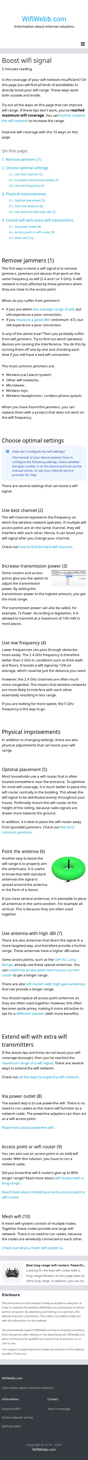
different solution (30, 1013)
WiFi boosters (11, 1426)
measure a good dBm (33, 319)
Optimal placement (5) (30, 200)
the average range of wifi (53, 309)
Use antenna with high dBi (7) (35, 212)
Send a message (58, 1409)
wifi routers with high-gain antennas (55, 984)
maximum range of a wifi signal (27, 1063)
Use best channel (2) (28, 174)
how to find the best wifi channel (45, 546)
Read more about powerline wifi (28, 1127)
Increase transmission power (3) (37, 180)
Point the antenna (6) (29, 206)
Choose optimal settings (27, 167)
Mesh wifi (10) (24, 238)
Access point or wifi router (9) (34, 232)
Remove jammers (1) (23, 159)
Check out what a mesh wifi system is (32, 1247)
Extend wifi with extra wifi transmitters (39, 220)
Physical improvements (26, 193)
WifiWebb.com (44, 18)
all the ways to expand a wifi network (49, 1077)
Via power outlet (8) (28, 227)
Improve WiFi (11, 1409)
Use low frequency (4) (29, 185)
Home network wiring (17, 1417)
